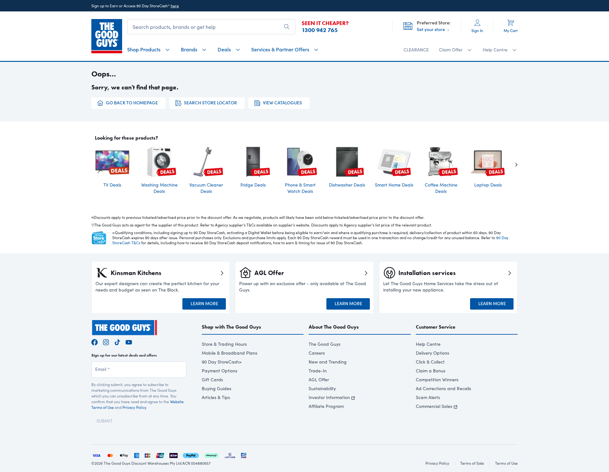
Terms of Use (506, 463)
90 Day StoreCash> (222, 362)
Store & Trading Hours (224, 344)
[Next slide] (511, 164)
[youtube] (129, 341)
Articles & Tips (216, 397)
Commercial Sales (434, 406)
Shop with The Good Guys (231, 327)
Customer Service (435, 327)
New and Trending (328, 362)
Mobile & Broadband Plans (229, 353)
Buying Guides (216, 388)
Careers (317, 353)
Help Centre (428, 344)
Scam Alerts (428, 397)
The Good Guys (324, 344)
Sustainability (322, 388)
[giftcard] (243, 454)
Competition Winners (437, 380)
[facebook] (94, 341)
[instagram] (106, 341)
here (175, 5)
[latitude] (230, 454)
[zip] (173, 454)
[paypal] (191, 454)
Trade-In (318, 371)
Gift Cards (212, 380)
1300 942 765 (320, 30)
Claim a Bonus (430, 371)
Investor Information (329, 397)
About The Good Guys (334, 327)
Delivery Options (432, 353)
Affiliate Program (326, 406)
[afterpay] (211, 454)
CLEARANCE (416, 50)
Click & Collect (430, 362)
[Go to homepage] (106, 36)
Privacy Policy (134, 407)
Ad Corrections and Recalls (443, 388)
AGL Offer (319, 380)
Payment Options (219, 371)
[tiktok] (117, 341)
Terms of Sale (472, 463)
